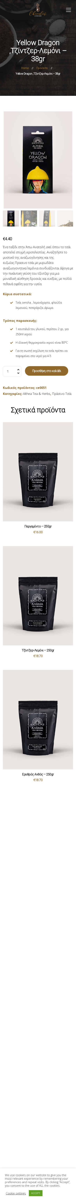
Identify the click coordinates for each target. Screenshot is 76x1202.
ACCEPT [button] (35, 1193)
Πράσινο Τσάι (62, 394)
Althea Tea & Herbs (36, 394)
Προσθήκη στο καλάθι (46, 371)
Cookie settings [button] (16, 1193)
